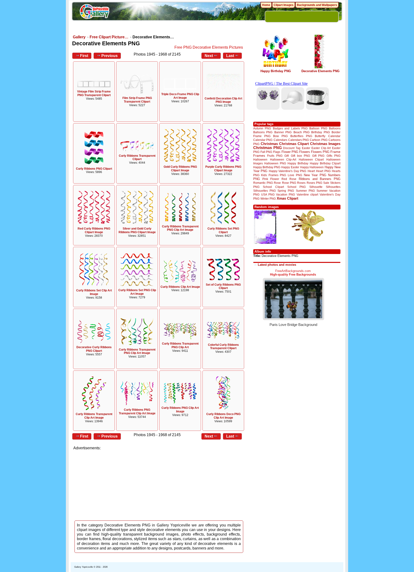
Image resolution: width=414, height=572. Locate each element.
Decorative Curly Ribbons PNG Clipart (94, 349)
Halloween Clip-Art (283, 159)
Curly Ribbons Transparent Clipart (137, 157)
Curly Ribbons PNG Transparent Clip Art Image (137, 411)
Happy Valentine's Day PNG (287, 171)
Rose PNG (289, 183)
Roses (301, 183)
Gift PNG (318, 155)
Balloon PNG (318, 128)
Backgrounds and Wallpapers (317, 5)
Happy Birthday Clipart (325, 163)
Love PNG (295, 175)
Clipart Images (283, 5)
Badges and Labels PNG (290, 128)
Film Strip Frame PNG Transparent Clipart (137, 99)
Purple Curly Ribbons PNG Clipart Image (223, 168)
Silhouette (315, 186)
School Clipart (273, 186)
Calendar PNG (262, 139)
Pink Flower (270, 178)
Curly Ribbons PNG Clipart (94, 168)
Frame (335, 152)
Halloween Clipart (311, 159)
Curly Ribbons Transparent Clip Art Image (94, 415)
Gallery (79, 37)
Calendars (280, 139)
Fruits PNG (274, 155)
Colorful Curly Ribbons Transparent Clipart (223, 346)
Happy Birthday (298, 163)
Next (209, 56)
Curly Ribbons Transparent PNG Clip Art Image (180, 228)
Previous (109, 56)
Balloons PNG (262, 132)
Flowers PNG (320, 152)
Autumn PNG (262, 128)
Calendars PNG (298, 139)
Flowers (304, 152)
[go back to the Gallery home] (94, 12)
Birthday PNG (320, 132)
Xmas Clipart (287, 198)
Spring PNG (285, 190)
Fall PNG (266, 151)
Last (230, 56)
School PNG (296, 186)
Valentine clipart (307, 194)
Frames (259, 155)
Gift (286, 155)
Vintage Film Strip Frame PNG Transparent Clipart (94, 93)
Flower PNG (290, 152)
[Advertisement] (159, 484)
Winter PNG (268, 198)
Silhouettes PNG (264, 190)
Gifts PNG (333, 155)
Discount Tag (291, 148)
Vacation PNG (285, 194)
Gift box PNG (300, 155)
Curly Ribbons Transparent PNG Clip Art (180, 345)
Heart (311, 171)
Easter (306, 148)
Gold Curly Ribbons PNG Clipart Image (180, 168)
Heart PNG (323, 171)
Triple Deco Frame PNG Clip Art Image (180, 95)
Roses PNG (314, 183)
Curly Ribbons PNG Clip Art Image (180, 409)
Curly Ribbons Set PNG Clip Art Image (137, 292)
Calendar (334, 136)
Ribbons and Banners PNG (319, 179)
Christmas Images (325, 144)
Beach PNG (301, 132)
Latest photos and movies (277, 264)
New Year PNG (315, 175)
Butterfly (320, 136)
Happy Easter (290, 167)
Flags (276, 151)
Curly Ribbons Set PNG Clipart (223, 230)
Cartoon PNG (318, 139)
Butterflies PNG (301, 136)
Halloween (260, 159)
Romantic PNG (263, 183)
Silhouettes (333, 186)
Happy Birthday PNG (275, 71)
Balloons (334, 128)
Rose (277, 183)
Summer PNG (305, 190)
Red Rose (289, 178)
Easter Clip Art (321, 148)
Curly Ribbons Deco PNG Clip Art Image (223, 415)
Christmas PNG (267, 148)
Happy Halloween (312, 167)
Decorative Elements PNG (320, 71)
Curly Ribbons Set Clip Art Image (94, 292)
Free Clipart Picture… (109, 37)
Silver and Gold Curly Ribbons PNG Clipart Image (137, 230)
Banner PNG (283, 132)
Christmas (269, 144)
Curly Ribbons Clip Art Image (180, 287)
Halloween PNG (275, 163)
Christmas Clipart (294, 144)
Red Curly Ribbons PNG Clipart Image (94, 230)
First (84, 56)
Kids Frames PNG (273, 175)
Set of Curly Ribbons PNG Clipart (223, 286)
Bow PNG (280, 136)
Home (266, 5)
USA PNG (268, 194)
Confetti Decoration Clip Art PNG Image (223, 100)
